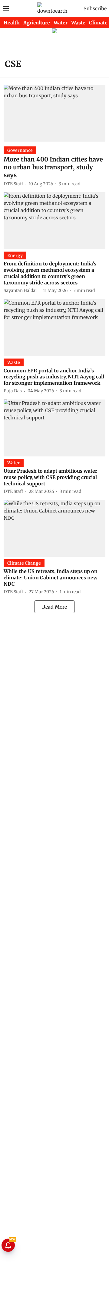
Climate (98, 23)
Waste (78, 23)
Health (12, 23)
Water (61, 23)
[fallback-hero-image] (54, 113)
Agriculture (36, 23)
